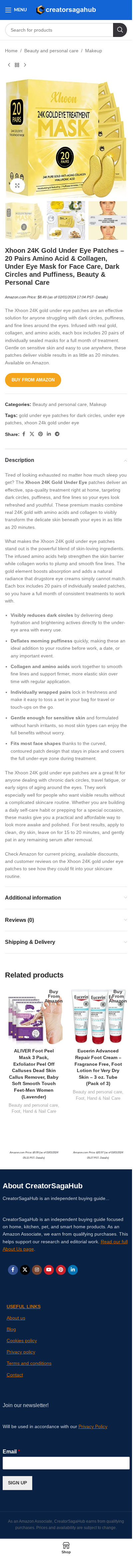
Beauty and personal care (51, 50)
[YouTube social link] (49, 1270)
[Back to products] (17, 65)
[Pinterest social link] (40, 434)
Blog (11, 1329)
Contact (15, 1374)
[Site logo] (66, 9)
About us (16, 1318)
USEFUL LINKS (24, 1306)
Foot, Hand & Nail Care (34, 1111)
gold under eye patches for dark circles (60, 415)
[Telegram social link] (57, 434)
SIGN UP (17, 1482)
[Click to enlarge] (17, 185)
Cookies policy (22, 1340)
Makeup (93, 50)
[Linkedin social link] (49, 434)
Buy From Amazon (33, 379)
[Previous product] (9, 65)
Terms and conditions (29, 1363)
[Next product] (25, 65)
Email (11, 1451)
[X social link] (32, 434)
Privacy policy (21, 1352)
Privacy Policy (92, 1426)
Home (11, 50)
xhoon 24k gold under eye (51, 422)
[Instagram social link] (37, 1270)
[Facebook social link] (24, 434)
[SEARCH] (120, 30)
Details (101, 297)
